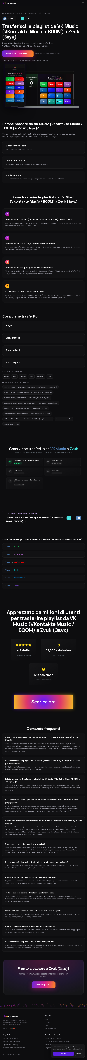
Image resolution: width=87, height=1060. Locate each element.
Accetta (63, 1054)
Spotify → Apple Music (10, 1038)
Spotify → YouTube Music (11, 1042)
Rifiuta (78, 1054)
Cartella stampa (50, 1028)
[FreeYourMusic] (9, 3)
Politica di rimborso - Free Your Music (57, 1042)
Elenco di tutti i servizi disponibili (14, 1048)
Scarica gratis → (43, 984)
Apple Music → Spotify (10, 1045)
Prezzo (47, 1022)
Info (46, 1019)
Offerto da (6, 1029)
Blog (46, 1025)
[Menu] (83, 3)
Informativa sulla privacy (53, 1038)
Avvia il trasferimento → (18, 53)
